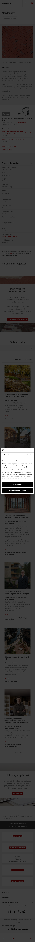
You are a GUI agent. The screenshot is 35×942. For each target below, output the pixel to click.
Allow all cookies (17, 484)
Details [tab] (17, 455)
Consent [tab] (6, 455)
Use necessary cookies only (17, 490)
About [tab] (29, 455)
